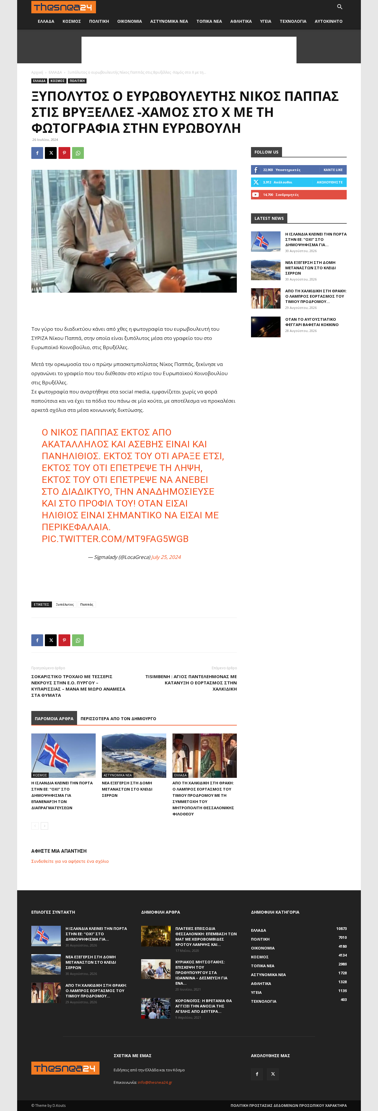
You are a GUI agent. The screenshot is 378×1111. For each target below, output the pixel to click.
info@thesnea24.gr (155, 1082)
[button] (340, 7)
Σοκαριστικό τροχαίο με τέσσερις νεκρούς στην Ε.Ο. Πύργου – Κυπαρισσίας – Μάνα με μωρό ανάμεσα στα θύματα (78, 685)
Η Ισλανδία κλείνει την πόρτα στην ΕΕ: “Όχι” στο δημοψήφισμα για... (316, 239)
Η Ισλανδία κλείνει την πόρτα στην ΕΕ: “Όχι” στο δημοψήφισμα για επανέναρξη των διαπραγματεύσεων (62, 795)
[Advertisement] (189, 50)
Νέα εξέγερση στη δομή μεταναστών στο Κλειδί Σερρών (127, 789)
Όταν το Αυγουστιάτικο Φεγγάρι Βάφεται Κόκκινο (312, 322)
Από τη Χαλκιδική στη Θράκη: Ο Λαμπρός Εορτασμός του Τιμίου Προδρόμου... (316, 296)
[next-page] (44, 826)
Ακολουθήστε (330, 182)
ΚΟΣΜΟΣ (72, 21)
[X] (51, 153)
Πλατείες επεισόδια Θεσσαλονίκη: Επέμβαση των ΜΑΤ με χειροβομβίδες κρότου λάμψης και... (206, 936)
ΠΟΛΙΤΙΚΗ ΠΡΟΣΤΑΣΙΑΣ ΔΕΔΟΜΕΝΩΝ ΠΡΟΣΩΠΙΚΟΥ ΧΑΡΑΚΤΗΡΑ (289, 1105)
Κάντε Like (333, 169)
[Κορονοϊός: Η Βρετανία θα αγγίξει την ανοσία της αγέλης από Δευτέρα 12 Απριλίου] (156, 1008)
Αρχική (37, 72)
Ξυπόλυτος (65, 604)
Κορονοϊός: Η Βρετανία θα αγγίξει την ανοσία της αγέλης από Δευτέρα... (203, 1006)
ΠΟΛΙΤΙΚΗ (99, 21)
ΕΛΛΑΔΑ (46, 21)
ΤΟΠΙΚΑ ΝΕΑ (209, 21)
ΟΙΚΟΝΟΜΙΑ (129, 21)
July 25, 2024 (166, 557)
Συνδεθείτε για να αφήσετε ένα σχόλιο (70, 861)
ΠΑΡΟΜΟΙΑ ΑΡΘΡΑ (54, 718)
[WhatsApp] (78, 153)
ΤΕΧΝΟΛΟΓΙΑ (293, 21)
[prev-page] (35, 826)
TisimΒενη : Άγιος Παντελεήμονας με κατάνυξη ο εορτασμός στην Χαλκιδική (191, 682)
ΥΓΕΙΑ (265, 21)
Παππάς (86, 604)
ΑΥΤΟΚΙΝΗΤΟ (329, 21)
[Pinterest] (64, 153)
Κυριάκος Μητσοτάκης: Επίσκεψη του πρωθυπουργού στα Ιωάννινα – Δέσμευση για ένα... (201, 972)
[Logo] (63, 7)
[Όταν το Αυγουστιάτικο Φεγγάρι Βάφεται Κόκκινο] (266, 327)
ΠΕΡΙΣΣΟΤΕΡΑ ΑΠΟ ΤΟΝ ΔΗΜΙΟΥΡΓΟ (118, 718)
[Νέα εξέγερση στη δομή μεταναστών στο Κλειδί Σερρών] (134, 755)
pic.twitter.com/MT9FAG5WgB (115, 538)
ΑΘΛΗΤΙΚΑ (241, 21)
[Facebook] (37, 153)
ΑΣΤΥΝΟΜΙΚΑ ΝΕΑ (169, 21)
